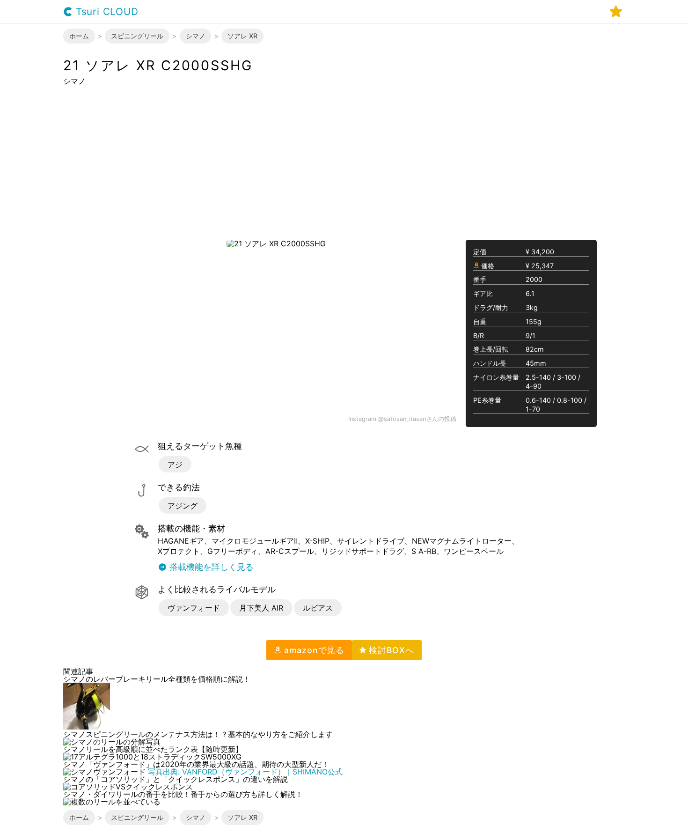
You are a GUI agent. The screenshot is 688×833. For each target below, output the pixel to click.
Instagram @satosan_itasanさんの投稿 (402, 419)
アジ (175, 464)
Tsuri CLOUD (106, 12)
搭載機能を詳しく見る (210, 567)
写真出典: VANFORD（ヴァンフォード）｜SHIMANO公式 (245, 771)
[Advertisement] (344, 162)
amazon (312, 650)
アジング (183, 505)
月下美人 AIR (261, 607)
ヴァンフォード (194, 607)
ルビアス (318, 607)
